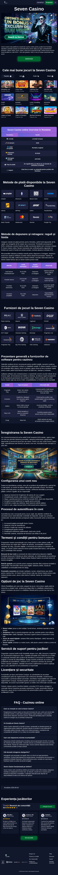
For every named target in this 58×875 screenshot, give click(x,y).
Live (20, 76)
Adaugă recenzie (47, 806)
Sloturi (49, 76)
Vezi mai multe (29, 837)
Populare (6, 76)
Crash (35, 76)
